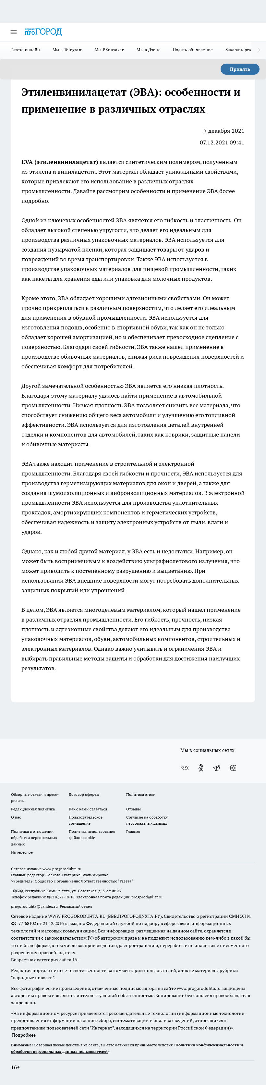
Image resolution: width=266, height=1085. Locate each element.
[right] (258, 50)
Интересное (22, 852)
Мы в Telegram (68, 50)
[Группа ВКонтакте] (184, 767)
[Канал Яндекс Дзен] (233, 767)
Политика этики (140, 794)
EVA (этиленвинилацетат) (59, 162)
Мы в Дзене (149, 50)
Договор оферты (84, 794)
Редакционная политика (33, 809)
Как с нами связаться (88, 809)
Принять (240, 69)
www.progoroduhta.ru (61, 868)
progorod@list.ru (147, 896)
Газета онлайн (25, 50)
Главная (133, 831)
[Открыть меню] (13, 32)
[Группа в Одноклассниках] (201, 767)
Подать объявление (193, 50)
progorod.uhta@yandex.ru (35, 906)
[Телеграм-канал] (217, 767)
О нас (16, 817)
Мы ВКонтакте (109, 50)
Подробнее (24, 1035)
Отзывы (133, 809)
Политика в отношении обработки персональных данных (34, 837)
